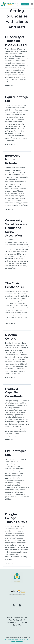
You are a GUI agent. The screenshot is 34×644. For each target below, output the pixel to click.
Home (9, 617)
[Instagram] (20, 605)
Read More (10, 85)
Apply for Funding (20, 617)
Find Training (14, 620)
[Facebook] (14, 605)
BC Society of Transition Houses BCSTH (16, 40)
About (22, 620)
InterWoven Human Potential (13, 159)
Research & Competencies (17, 622)
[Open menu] (32, 4)
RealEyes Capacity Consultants (14, 392)
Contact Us (17, 625)
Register (25, 4)
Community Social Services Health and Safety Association (16, 227)
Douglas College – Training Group (16, 518)
